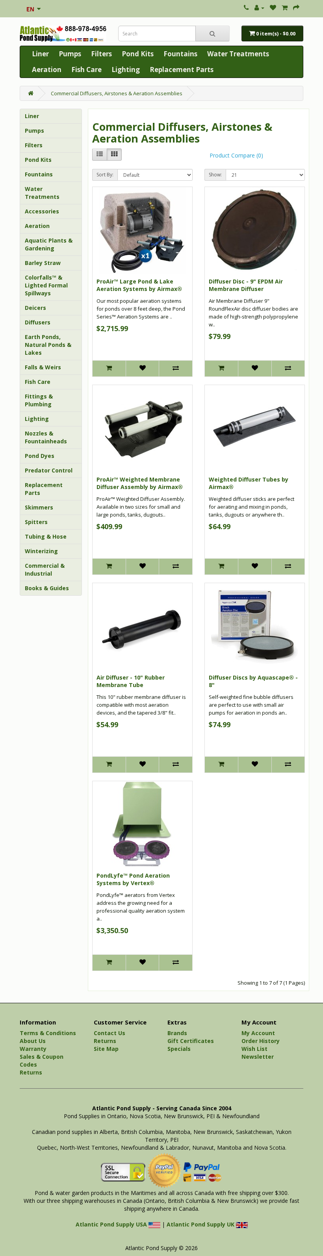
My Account (258, 1033)
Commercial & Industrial (45, 569)
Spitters (36, 522)
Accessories (42, 211)
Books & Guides (47, 588)
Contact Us (109, 1033)
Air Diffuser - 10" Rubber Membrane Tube (131, 681)
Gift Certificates (190, 1041)
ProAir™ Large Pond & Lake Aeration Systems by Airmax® (139, 285)
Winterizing (41, 551)
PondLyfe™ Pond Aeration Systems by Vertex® (133, 879)
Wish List (254, 1048)
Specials (179, 1048)
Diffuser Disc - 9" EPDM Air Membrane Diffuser (246, 285)
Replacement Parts (181, 69)
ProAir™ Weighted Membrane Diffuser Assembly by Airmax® (140, 483)
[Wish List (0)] (273, 7)
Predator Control (48, 470)
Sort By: (105, 174)
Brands (177, 1033)
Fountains (180, 53)
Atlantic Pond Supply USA (112, 1224)
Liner (40, 53)
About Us (33, 1041)
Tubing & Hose (46, 536)
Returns (31, 1072)
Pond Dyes (39, 455)
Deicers (35, 307)
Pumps (70, 53)
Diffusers (37, 322)
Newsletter (257, 1056)
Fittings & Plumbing (39, 400)
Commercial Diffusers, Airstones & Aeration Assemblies (116, 93)
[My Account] (259, 7)
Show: (215, 174)
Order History (260, 1041)
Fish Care (86, 69)
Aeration (46, 69)
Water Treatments (238, 53)
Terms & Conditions (48, 1033)
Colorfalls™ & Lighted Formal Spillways (46, 285)
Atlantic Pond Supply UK (201, 1224)
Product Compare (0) (236, 155)
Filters (101, 53)
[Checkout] (296, 7)
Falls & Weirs (43, 367)
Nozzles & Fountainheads (46, 437)
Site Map (106, 1048)
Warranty (33, 1048)
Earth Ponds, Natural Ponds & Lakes (48, 344)
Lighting (125, 69)
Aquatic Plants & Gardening (48, 244)
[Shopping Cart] (285, 7)
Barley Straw (43, 263)
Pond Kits (138, 53)
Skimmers (39, 507)
